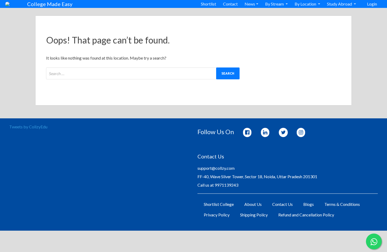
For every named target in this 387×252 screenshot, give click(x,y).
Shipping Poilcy (254, 214)
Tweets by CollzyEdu (28, 126)
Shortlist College (219, 204)
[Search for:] (143, 73)
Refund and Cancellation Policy (306, 214)
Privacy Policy (217, 214)
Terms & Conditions (342, 204)
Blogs (308, 204)
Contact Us (282, 204)
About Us (253, 204)
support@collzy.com (216, 168)
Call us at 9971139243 (217, 184)
